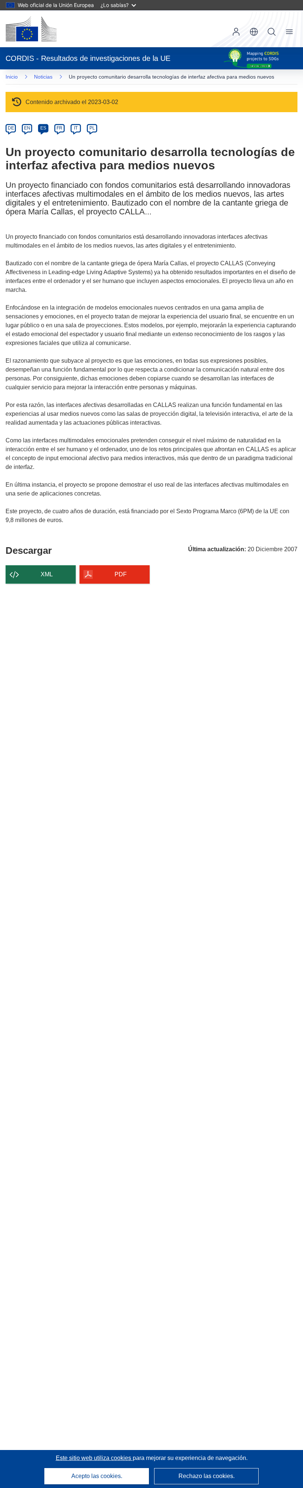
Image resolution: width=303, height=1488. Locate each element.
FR (59, 128)
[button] (254, 32)
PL (92, 128)
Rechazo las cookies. (206, 1476)
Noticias (43, 77)
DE (11, 128)
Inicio (12, 77)
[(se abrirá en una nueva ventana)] (31, 28)
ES (43, 128)
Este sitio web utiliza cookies (94, 1458)
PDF (121, 574)
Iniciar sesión (236, 32)
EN (27, 128)
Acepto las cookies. (96, 1476)
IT (76, 128)
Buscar (271, 32)
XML (47, 574)
